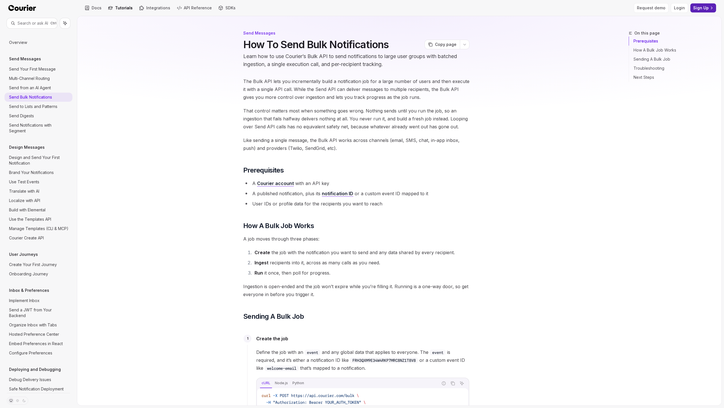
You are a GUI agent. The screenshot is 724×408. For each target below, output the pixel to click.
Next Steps (644, 77)
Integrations (158, 7)
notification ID (337, 193)
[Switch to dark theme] (24, 400)
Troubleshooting (649, 68)
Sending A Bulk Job (652, 59)
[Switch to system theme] (11, 400)
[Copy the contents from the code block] (452, 383)
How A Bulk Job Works (655, 50)
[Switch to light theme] (17, 400)
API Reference (198, 7)
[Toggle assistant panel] (65, 23)
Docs (97, 7)
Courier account (275, 183)
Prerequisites (646, 41)
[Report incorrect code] (443, 383)
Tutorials (124, 7)
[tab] (266, 383)
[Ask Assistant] (462, 383)
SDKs (230, 7)
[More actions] (464, 44)
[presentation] (38, 210)
